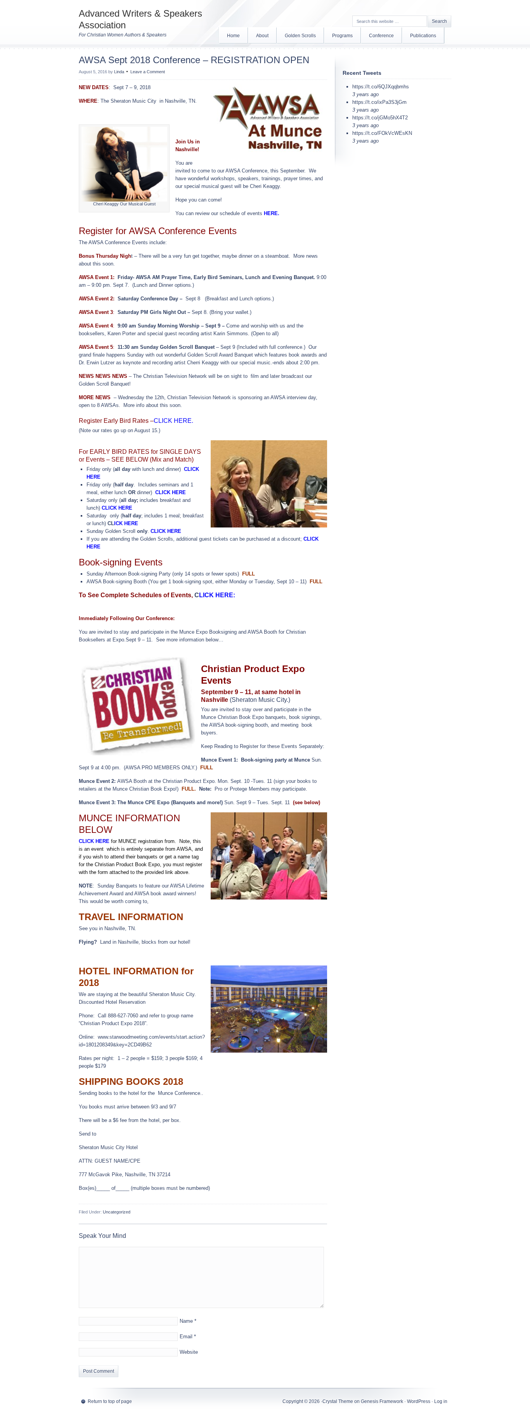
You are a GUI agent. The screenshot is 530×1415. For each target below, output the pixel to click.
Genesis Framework (382, 1401)
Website (189, 1352)
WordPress (418, 1401)
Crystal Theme (337, 1401)
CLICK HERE (170, 492)
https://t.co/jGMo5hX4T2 (380, 118)
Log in (440, 1401)
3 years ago (365, 94)
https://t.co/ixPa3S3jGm (379, 102)
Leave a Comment (147, 71)
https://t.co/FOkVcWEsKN (382, 133)
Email (186, 1336)
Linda (119, 71)
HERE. (271, 213)
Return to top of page (110, 1401)
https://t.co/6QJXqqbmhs (380, 87)
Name (186, 1321)
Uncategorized (116, 1212)
